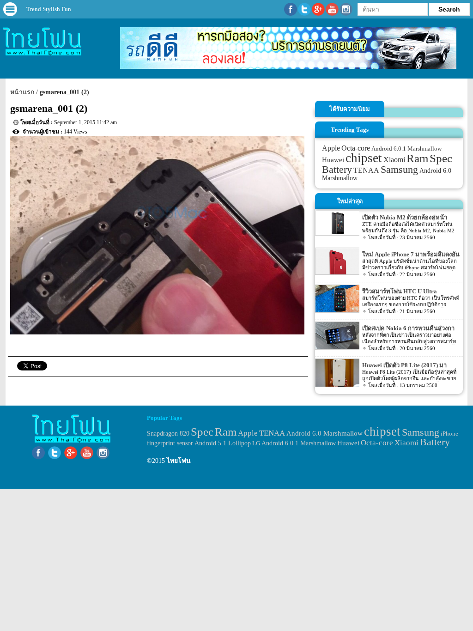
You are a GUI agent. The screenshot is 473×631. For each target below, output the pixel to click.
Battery (337, 169)
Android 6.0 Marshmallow (324, 433)
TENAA (366, 170)
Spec (441, 158)
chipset (364, 158)
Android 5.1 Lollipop (222, 443)
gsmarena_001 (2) (64, 92)
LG (256, 443)
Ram (417, 158)
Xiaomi (394, 160)
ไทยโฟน (179, 460)
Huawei (333, 160)
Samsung (399, 169)
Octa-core (355, 148)
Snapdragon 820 (168, 433)
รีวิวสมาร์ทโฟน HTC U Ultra (399, 291)
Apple (331, 148)
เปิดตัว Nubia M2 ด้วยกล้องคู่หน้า (404, 217)
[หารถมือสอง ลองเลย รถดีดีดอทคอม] (288, 66)
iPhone (449, 433)
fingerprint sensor (170, 443)
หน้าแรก (22, 92)
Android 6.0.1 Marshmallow (406, 148)
